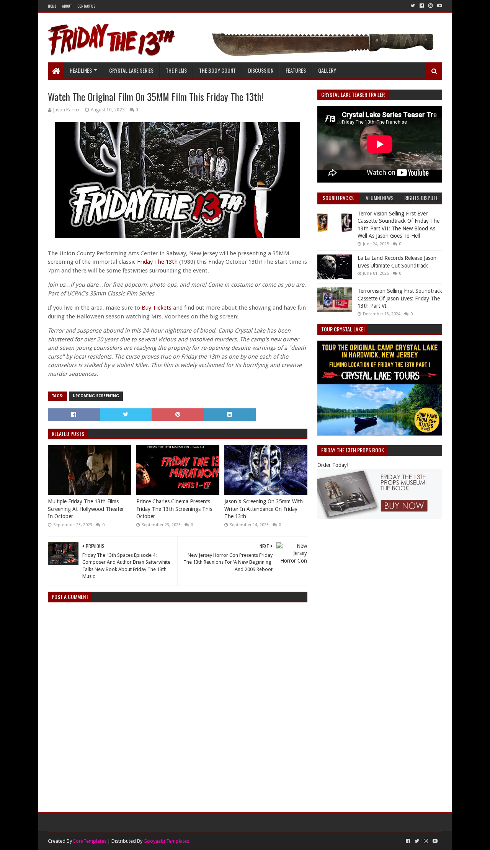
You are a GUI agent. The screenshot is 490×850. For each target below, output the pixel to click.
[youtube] (439, 5)
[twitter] (412, 5)
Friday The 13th (157, 261)
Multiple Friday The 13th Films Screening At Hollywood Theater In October (86, 508)
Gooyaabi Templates (166, 841)
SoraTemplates (89, 841)
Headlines (81, 70)
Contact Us (86, 6)
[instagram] (430, 5)
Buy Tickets (157, 307)
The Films (176, 70)
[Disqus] (177, 703)
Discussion (260, 70)
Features (296, 70)
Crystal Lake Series (131, 70)
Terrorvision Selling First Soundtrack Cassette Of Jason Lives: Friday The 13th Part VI (400, 298)
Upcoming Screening (96, 396)
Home (52, 6)
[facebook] (421, 5)
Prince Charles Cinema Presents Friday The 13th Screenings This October (174, 508)
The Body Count (217, 70)
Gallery (327, 70)
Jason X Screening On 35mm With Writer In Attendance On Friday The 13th (263, 508)
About (67, 6)
